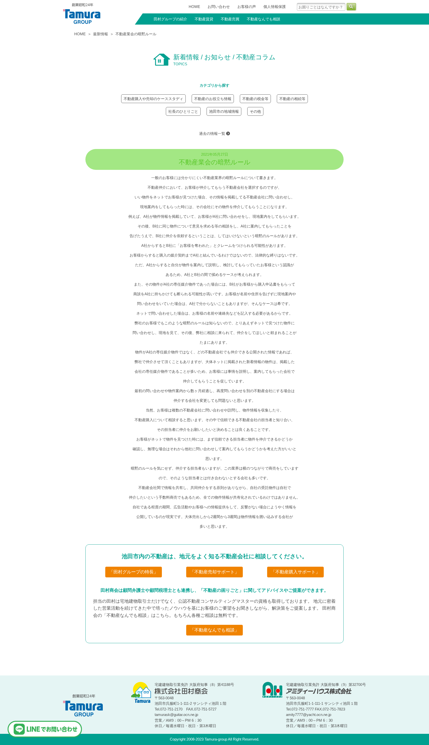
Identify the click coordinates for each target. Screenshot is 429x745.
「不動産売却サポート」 (214, 571)
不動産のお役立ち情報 (212, 99)
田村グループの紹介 (170, 19)
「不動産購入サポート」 (295, 571)
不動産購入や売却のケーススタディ (153, 99)
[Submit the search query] (351, 6)
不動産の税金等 (255, 99)
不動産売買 (230, 19)
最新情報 (100, 34)
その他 (255, 111)
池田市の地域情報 (224, 111)
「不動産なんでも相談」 (214, 630)
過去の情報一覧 (212, 133)
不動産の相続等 (292, 99)
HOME (194, 6)
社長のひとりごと (183, 111)
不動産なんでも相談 (263, 19)
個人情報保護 (274, 6)
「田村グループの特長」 (133, 571)
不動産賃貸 (204, 19)
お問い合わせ (219, 6)
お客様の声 (246, 6)
